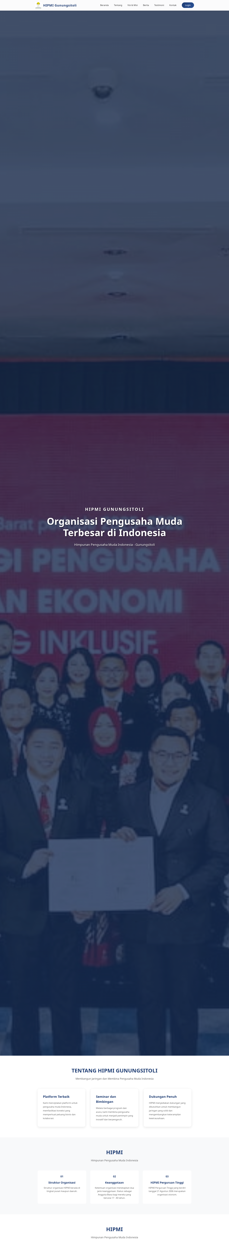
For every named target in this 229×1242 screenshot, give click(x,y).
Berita (146, 5)
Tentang (118, 5)
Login (188, 5)
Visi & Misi (132, 5)
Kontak (173, 5)
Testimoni (159, 5)
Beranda (104, 5)
